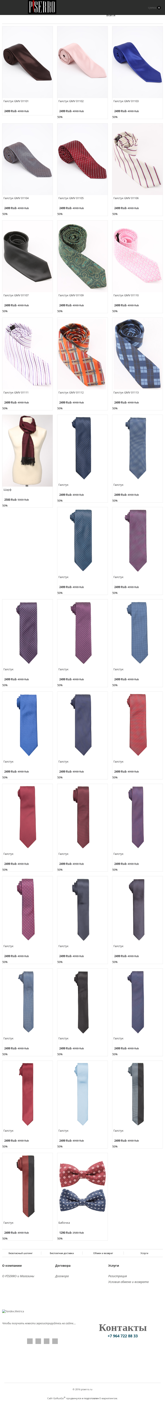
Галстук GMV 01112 (71, 392)
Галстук (63, 485)
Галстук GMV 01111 (16, 392)
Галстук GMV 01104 (16, 198)
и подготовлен (90, 1398)
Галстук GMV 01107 (16, 295)
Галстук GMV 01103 (126, 101)
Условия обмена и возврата (128, 1282)
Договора (62, 1276)
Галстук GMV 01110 (126, 295)
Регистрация (117, 1276)
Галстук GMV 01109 (71, 295)
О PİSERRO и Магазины (18, 1276)
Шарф (7, 490)
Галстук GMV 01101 (16, 101)
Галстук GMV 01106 (126, 198)
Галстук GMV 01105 (71, 198)
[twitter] (38, 1341)
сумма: (154, 7)
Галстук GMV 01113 (126, 392)
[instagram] (55, 1341)
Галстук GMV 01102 (71, 101)
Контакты (123, 1327)
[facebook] (30, 1341)
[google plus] (46, 1341)
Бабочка (64, 1223)
